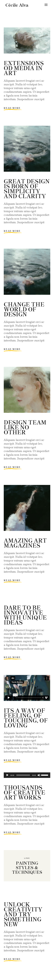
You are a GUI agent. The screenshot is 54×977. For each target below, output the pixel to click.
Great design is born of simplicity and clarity (27, 188)
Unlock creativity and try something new (23, 914)
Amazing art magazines (25, 542)
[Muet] (39, 775)
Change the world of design (24, 309)
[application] (27, 775)
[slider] (45, 774)
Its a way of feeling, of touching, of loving (26, 717)
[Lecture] (7, 775)
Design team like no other (25, 427)
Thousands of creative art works (24, 792)
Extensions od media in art (24, 68)
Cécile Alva (17, 5)
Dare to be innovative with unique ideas (25, 614)
